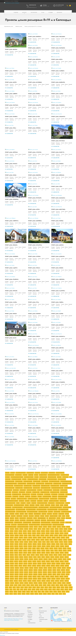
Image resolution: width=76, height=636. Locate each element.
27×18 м (30, 576)
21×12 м (20, 561)
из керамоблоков (30, 472)
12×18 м (47, 533)
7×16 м (42, 587)
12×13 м (25, 533)
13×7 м (7, 539)
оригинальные (19, 516)
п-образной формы (60, 520)
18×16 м (20, 552)
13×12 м (51, 535)
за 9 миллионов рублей (21, 511)
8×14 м (41, 589)
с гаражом (8, 498)
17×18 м (11, 550)
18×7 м (20, 555)
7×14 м (34, 587)
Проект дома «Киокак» (34, 370)
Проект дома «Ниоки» (57, 268)
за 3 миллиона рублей (20, 509)
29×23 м (44, 578)
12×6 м (25, 535)
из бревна (8, 477)
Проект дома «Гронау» (11, 163)
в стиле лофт (39, 490)
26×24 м (45, 574)
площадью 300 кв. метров (22, 526)
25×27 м (49, 572)
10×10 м (31, 526)
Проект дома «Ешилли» (34, 175)
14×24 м (16, 542)
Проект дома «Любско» (11, 405)
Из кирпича (30, 614)
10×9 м (47, 529)
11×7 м (65, 531)
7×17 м (46, 587)
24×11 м (54, 568)
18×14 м (11, 552)
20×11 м (52, 557)
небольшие (8, 516)
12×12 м (20, 533)
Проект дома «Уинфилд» (12, 199)
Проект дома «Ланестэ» (57, 152)
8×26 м (19, 591)
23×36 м (41, 568)
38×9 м (63, 583)
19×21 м (16, 557)
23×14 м (43, 565)
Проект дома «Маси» (10, 338)
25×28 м (54, 572)
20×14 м (66, 557)
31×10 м (16, 580)
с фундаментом (51, 503)
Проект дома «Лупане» (11, 290)
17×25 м (43, 550)
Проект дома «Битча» (11, 416)
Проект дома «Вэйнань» (57, 175)
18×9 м (28, 555)
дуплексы (17, 520)
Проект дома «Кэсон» (34, 186)
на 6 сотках (8, 524)
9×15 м (67, 591)
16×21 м (57, 546)
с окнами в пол (63, 500)
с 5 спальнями (61, 494)
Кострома (12, 620)
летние (26, 513)
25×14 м (16, 572)
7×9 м (21, 589)
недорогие (13, 516)
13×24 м (39, 537)
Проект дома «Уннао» (34, 268)
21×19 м (52, 561)
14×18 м (56, 539)
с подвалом (23, 503)
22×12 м (30, 563)
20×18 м (21, 559)
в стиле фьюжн (22, 492)
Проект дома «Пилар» (11, 313)
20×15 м (7, 559)
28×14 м (61, 576)
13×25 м (44, 537)
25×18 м (35, 572)
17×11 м (46, 548)
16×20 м (53, 546)
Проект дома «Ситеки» (34, 256)
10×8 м (43, 529)
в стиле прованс (64, 490)
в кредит (42, 505)
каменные (7, 472)
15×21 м (39, 544)
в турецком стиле (35, 492)
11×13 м (65, 529)
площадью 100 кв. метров (34, 524)
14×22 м (7, 542)
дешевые (66, 505)
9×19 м (19, 593)
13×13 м (56, 535)
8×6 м (32, 591)
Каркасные (41, 612)
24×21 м (35, 570)
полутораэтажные (30, 520)
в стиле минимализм (48, 490)
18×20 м (38, 552)
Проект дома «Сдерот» (11, 268)
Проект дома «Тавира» (57, 302)
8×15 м (45, 589)
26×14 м (16, 574)
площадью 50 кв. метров (23, 524)
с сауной (28, 503)
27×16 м (21, 576)
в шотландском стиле (54, 492)
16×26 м (16, 548)
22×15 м (44, 563)
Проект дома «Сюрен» (34, 382)
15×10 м (56, 542)
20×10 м (47, 557)
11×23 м (43, 531)
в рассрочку (47, 505)
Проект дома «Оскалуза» (35, 245)
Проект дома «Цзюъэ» (57, 245)
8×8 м (39, 591)
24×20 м (30, 570)
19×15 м (55, 555)
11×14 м (70, 529)
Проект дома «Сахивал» (57, 71)
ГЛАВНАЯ (16, 12)
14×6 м (39, 542)
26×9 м (58, 574)
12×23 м (7, 535)
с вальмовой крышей (28, 481)
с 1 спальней (33, 494)
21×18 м (48, 561)
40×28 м (68, 583)
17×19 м (16, 550)
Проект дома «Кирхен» (57, 163)
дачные (61, 505)
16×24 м (7, 548)
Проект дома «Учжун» (34, 336)
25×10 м (63, 570)
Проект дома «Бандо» (57, 452)
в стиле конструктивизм (31, 490)
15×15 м (11, 544)
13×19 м (16, 537)
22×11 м (25, 563)
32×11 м (38, 580)
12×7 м (29, 535)
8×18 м (58, 589)
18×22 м (48, 552)
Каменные (29, 611)
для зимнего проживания (17, 507)
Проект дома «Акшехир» (11, 256)
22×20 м (58, 563)
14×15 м (42, 539)
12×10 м (11, 533)
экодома (16, 518)
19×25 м (30, 557)
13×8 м (11, 539)
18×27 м (7, 555)
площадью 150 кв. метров (46, 524)
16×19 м (48, 546)
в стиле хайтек (8, 494)
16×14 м (25, 546)
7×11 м (22, 587)
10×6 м (35, 529)
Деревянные (29, 616)
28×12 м (52, 576)
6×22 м (61, 585)
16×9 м (38, 548)
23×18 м (62, 565)
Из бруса (30, 617)
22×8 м (16, 565)
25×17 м (30, 572)
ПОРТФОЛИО (34, 12)
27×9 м (43, 576)
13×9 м (15, 539)
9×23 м (36, 593)
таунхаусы (12, 520)
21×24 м (7, 563)
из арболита (37, 472)
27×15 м (16, 576)
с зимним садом (53, 498)
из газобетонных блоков (20, 472)
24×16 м (12, 570)
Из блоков (30, 612)
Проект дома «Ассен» (34, 116)
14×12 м (28, 539)
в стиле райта (8, 492)
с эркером (67, 503)
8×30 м (28, 591)
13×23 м (35, 537)
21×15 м (34, 561)
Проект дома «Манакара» (58, 198)
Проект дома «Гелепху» (34, 313)
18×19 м (34, 552)
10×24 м (31, 529)
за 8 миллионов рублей (10, 511)
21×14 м (29, 561)
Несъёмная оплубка (43, 619)
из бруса (36, 474)
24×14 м (68, 568)
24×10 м (50, 568)
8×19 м (62, 589)
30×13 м (67, 578)
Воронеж (16, 620)
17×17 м (7, 550)
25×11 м (67, 570)
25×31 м (59, 572)
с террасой (34, 503)
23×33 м (36, 568)
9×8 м (60, 593)
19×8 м (39, 557)
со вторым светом (9, 505)
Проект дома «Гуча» (33, 302)
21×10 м (11, 561)
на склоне (62, 522)
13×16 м (69, 535)
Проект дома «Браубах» (57, 428)
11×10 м (52, 529)
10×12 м (40, 526)
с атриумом (21, 496)
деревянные (30, 474)
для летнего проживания (44, 507)
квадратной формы (36, 522)
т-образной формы (9, 522)
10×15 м (54, 526)
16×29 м (21, 548)
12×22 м (66, 533)
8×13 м (37, 589)
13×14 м (60, 535)
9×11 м (51, 591)
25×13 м (12, 572)
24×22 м (40, 570)
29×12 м (25, 578)
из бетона (24, 479)
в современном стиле (16, 494)
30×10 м (53, 578)
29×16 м (35, 578)
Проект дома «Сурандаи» (35, 348)
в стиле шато (28, 492)
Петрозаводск (16, 619)
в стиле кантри (23, 490)
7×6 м (11, 589)
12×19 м (52, 533)
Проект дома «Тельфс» (11, 71)
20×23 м (45, 559)
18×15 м (16, 552)
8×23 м (7, 591)
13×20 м (21, 537)
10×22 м (21, 529)
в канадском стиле (26, 494)
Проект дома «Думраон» (58, 256)
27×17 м (25, 576)
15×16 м (16, 544)
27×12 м (7, 576)
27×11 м (67, 574)
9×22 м (32, 593)
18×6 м (16, 555)
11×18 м (20, 531)
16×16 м (34, 546)
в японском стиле (63, 492)
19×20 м (12, 557)
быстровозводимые (52, 477)
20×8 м (68, 559)
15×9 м (70, 544)
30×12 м (63, 578)
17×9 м (56, 550)
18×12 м (69, 550)
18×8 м (24, 555)
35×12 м (17, 583)
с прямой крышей (18, 481)
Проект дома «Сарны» (57, 93)
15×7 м (61, 544)
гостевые (53, 505)
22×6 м (11, 565)
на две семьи (61, 513)
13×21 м (25, 537)
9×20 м (23, 593)
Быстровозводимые (43, 611)
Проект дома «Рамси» (34, 463)
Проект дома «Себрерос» (12, 220)
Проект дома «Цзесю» (11, 359)
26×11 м (7, 574)
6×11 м (15, 585)
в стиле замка (16, 490)
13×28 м (53, 537)
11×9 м (7, 533)
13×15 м (65, 535)
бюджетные (32, 505)
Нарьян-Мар (6, 620)
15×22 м (44, 544)
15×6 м (57, 544)
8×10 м (25, 589)
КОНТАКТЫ (59, 12)
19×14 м (51, 555)
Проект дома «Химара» (11, 245)
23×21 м (12, 568)
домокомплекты (57, 511)
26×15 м (21, 574)
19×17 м (64, 555)
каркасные (59, 477)
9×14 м (63, 591)
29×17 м (39, 578)
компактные (12, 513)
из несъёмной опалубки (16, 479)
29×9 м (48, 578)
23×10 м (25, 565)
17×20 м (20, 550)
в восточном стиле (9, 485)
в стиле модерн (56, 490)
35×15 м (26, 583)
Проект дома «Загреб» (57, 313)
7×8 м (18, 589)
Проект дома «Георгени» (34, 71)
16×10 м (7, 546)
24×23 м (45, 570)
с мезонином (39, 500)
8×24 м (11, 591)
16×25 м (12, 548)
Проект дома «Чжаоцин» (58, 36)
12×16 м (38, 533)
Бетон (40, 621)
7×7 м (14, 589)
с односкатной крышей (52, 479)
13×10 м (42, 535)
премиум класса (52, 518)
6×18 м (44, 585)
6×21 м (57, 585)
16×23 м (67, 546)
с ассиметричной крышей (54, 481)
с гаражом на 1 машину (22, 498)
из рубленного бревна (28, 477)
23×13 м (39, 565)
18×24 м (57, 552)
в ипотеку (37, 505)
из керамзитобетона (60, 472)
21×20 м (57, 561)
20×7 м (64, 559)
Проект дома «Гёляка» (34, 93)
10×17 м (63, 526)
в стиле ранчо (15, 492)
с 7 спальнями (8, 496)
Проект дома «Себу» (56, 186)
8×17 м (54, 589)
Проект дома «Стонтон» (35, 152)
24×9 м (58, 570)
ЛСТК (71, 477)
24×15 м (7, 570)
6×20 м (53, 585)
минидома (44, 513)
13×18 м (11, 537)
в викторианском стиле (66, 483)
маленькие (31, 513)
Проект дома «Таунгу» (34, 439)
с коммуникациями (62, 498)
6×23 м (65, 585)
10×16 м (59, 526)
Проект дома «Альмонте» (58, 116)
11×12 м (61, 529)
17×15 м (64, 548)
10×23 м (26, 529)
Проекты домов (19, 26)
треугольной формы (51, 520)
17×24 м (38, 550)
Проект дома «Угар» (56, 393)
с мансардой (33, 500)
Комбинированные (31, 622)
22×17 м (53, 563)
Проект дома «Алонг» (34, 163)
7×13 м (30, 587)
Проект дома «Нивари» (34, 428)
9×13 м (59, 591)
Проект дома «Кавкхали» (58, 82)
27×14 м (11, 576)
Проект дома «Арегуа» (11, 382)
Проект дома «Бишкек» (34, 325)
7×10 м (18, 587)
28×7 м (16, 578)
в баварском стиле (57, 483)
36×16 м (45, 583)
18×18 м (29, 552)
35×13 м (21, 583)
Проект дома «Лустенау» (58, 140)
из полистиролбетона (10, 474)
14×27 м (30, 542)
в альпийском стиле (31, 483)
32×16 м (48, 580)
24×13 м (64, 568)
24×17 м (16, 570)
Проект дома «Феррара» (34, 393)
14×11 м (24, 539)
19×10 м (32, 555)
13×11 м (47, 535)
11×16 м (11, 531)
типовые (67, 516)
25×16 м (26, 572)
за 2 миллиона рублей (10, 509)
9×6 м (53, 593)
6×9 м (14, 587)
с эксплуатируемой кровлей (11, 483)
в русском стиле (36, 487)
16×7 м (29, 548)
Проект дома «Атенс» (34, 209)
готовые (57, 505)
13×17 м (7, 537)
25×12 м (7, 572)
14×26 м (26, 542)
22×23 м (68, 563)
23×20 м (7, 568)
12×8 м (33, 535)
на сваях (67, 513)
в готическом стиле (27, 485)
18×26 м (66, 552)
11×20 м (29, 531)
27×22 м (34, 576)
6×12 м (19, 585)
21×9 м (16, 563)
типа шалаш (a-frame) (43, 511)
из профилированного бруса (53, 474)
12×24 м (12, 535)
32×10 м (34, 580)
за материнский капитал (66, 511)
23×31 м (31, 568)
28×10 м (47, 576)
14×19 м (60, 539)
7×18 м (50, 587)
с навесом (46, 500)
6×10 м (11, 585)
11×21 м (34, 531)
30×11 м (58, 578)
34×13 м (12, 583)
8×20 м (66, 589)
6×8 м (10, 587)
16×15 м (30, 546)
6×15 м (32, 585)
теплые (63, 516)
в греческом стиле (36, 485)
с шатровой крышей (22, 483)
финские (7, 518)
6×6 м (70, 585)
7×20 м (58, 587)
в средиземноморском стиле (57, 487)
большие (27, 505)
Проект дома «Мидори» (34, 105)
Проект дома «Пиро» (33, 290)
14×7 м (43, 542)
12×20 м (57, 533)
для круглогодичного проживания (30, 507)
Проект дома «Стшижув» (58, 382)
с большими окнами (47, 496)
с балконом (27, 496)
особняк (58, 518)
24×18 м (21, 570)
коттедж (7, 520)
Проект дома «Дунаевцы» (58, 416)
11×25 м (52, 531)
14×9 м (52, 542)
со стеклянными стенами (19, 505)
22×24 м (7, 565)
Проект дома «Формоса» (58, 336)
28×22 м (12, 578)
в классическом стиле (10, 487)
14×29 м (35, 542)
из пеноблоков (52, 472)
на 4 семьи (55, 513)
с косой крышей (44, 481)
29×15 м (30, 578)
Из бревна (30, 619)
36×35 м (59, 583)
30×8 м (7, 580)
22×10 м (21, 563)
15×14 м (7, 544)
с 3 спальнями (47, 494)
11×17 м (16, 531)
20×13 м (62, 557)
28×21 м (7, 578)
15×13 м (70, 542)
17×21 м (25, 550)
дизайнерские (8, 507)
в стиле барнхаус (67, 487)
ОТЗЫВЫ (51, 12)
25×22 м (45, 572)
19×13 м (46, 555)
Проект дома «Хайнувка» (35, 220)
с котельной (21, 500)
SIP (40, 614)
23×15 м (48, 565)
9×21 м (27, 593)
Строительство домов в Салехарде (11, 629)
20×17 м (16, 559)
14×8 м (48, 542)
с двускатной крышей (10, 481)
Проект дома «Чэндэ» (34, 279)
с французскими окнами (42, 503)
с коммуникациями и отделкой (12, 500)
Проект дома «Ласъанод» (35, 416)
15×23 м (48, 544)
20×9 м (7, 561)
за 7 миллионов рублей (63, 509)
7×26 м (7, 589)
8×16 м (50, 589)
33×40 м (7, 583)
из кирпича (25, 474)
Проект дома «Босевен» (57, 405)
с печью (17, 503)
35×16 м (31, 583)
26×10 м (68, 572)
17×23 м (34, 550)
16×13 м (21, 546)
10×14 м (49, 526)
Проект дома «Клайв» (11, 393)
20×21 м (36, 559)
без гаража (13, 498)
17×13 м (55, 548)
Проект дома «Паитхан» (11, 105)
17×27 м (47, 550)
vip (47, 518)
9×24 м (40, 593)
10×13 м (45, 526)
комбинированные (43, 477)
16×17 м (39, 546)
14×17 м (51, 539)
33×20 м (66, 580)
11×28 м (56, 531)
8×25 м (15, 591)
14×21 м (69, 539)
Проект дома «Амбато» (34, 48)
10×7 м (39, 529)
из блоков (13, 472)
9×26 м (44, 593)
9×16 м (7, 593)
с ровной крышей (36, 481)
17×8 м (52, 550)
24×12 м (59, 568)
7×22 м (66, 587)
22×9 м (20, 565)
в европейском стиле (45, 485)
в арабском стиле (48, 483)
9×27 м (49, 593)
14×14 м (37, 539)
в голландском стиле (18, 485)
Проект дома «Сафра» (11, 302)
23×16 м (53, 565)
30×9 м (11, 580)
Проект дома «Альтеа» (57, 359)
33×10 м (57, 580)
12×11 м (15, 533)
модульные (49, 513)
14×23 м (12, 542)
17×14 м (60, 548)
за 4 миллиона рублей (30, 509)
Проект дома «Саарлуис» (58, 290)
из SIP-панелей (65, 477)
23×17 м (57, 565)
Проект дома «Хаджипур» (12, 463)
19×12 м (41, 555)
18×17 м (25, 552)
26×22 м (40, 574)
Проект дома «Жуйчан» (11, 152)
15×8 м (65, 544)
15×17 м (21, 544)
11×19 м (24, 531)
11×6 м (61, 531)
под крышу (25, 516)
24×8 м (54, 570)
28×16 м (66, 576)
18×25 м (61, 552)
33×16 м (62, 580)
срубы (60, 516)
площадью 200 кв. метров (58, 524)
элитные (35, 518)
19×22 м (21, 557)
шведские (12, 518)
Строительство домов (8, 26)
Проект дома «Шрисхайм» (12, 370)
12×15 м (34, 533)
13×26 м (49, 537)
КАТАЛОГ (24, 12)
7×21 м (62, 587)
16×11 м (11, 546)
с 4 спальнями (54, 494)
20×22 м (40, 559)
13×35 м (63, 537)
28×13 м (56, 576)
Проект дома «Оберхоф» (58, 279)
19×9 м (43, 557)
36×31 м (54, 583)
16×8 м (34, 548)
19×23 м (26, 557)
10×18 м (68, 526)
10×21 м (16, 529)
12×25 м (16, 535)
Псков (21, 619)
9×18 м (15, 593)
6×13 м (24, 585)
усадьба (63, 518)
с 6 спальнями (68, 494)
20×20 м (31, 559)
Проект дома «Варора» (11, 49)
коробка (17, 513)
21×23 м (66, 561)
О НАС (42, 12)
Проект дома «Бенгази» (34, 59)
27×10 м (63, 574)
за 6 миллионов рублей (52, 509)
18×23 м (52, 552)
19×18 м (69, 555)
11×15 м (7, 531)
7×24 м (70, 587)
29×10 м (21, 578)
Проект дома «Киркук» (11, 428)
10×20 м (12, 529)
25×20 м (40, 572)
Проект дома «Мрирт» (57, 370)
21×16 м (39, 561)
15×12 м (65, 542)
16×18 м (43, 546)
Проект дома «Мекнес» (34, 359)
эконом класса (23, 518)
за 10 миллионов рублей (32, 511)
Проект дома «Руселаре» (35, 198)
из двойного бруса (65, 474)
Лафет (29, 621)
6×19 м (48, 585)
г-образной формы (18, 522)
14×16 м (47, 539)
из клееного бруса (43, 474)
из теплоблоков (18, 474)
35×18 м (35, 583)
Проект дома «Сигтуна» (34, 405)
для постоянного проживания (56, 507)
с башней (40, 496)
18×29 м (11, 555)
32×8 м (52, 580)
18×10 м (60, 550)
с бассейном (33, 496)
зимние (7, 513)
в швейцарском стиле (45, 492)
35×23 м (40, 583)
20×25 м (55, 559)
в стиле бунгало (9, 490)
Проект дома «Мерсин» (57, 348)
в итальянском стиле (55, 485)
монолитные (8, 479)
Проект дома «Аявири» (11, 93)
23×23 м (21, 568)
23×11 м (29, 565)
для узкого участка (55, 522)
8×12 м (33, 589)
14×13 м (33, 539)
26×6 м (54, 574)
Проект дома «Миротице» (58, 209)
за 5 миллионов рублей (41, 509)
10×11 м (35, 526)
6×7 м (7, 587)
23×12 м (34, 565)
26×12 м (12, 574)
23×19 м (67, 565)
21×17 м (43, 561)
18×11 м (64, 550)
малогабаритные (37, 513)
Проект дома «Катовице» (35, 82)
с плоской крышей (42, 479)
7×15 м (38, 587)
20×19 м (26, 559)
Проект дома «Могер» (11, 82)
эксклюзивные (29, 518)
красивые (22, 513)
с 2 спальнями (40, 494)
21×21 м (61, 561)
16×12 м (16, 546)
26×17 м (26, 574)
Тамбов (5, 619)
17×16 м (69, 548)
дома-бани (50, 511)
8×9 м (43, 591)
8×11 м (29, 589)
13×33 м (58, 537)
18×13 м (7, 552)
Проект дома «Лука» (10, 128)
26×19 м (30, 574)
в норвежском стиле (28, 487)
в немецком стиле (19, 487)
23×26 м (26, 568)
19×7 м (34, 557)
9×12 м (55, 591)
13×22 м (30, 537)
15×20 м (34, 544)
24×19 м (26, 570)
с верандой (54, 496)
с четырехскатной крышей (33, 479)
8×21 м (70, 589)
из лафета (36, 477)
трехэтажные (43, 520)
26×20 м (35, 574)
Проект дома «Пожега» (11, 116)
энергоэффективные (41, 518)
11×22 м (38, 531)
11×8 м (69, 531)
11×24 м (47, 531)
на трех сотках (68, 522)
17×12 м (51, 548)
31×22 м (29, 580)
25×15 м (21, 572)
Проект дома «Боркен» (57, 325)
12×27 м (21, 535)
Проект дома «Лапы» (10, 175)
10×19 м (7, 529)
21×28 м (12, 563)
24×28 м (50, 570)
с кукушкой (27, 500)
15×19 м (30, 544)
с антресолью (15, 496)
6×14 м (28, 585)
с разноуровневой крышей (66, 481)
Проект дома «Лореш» (57, 220)
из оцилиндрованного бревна (17, 477)
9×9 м (64, 593)
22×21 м (63, 563)
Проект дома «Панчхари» (58, 48)
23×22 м (17, 568)
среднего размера (53, 516)
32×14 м (43, 580)
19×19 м (7, 557)
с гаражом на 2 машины (33, 498)
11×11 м (56, 529)
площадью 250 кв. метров (11, 526)
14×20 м (65, 539)
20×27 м (60, 559)
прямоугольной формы (45, 522)
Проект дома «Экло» (57, 59)
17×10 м (42, 548)
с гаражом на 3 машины (44, 498)
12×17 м (43, 533)
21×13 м (25, 561)
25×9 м (63, 572)
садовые (47, 516)
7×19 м (54, 587)
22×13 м (34, 563)
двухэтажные (37, 520)
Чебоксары (10, 619)
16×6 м (25, 548)
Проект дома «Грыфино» (58, 105)
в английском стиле (40, 483)
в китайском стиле (63, 485)
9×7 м (57, 593)
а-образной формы (27, 522)
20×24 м (50, 559)
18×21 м (43, 552)
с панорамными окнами (10, 503)
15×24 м (53, 544)
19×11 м (37, 555)
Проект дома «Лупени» (34, 128)
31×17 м (24, 580)
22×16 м (49, 563)
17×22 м (29, 550)
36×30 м (50, 583)
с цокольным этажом (60, 503)
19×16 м (60, 555)
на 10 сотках (13, 524)
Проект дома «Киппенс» (34, 36)
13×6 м (67, 537)
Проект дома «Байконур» (58, 463)
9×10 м (46, 591)
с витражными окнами (62, 496)
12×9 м (38, 535)
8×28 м (23, 591)
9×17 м (11, 593)
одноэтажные (22, 520)
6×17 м (40, 585)
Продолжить (2, 635)
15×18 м (25, 544)
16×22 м (62, 546)
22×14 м (39, 563)
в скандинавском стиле (45, 487)
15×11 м (61, 542)
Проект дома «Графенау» (12, 279)
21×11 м (16, 561)
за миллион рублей (67, 507)
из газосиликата (44, 472)
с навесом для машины (54, 500)
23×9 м (45, 568)
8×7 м (35, 591)
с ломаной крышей (61, 479)
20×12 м (57, 557)
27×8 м (39, 576)
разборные (37, 516)
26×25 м (50, 574)
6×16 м (36, 585)
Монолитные (41, 617)
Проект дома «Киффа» (11, 439)
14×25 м (21, 542)
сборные (42, 516)
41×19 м (7, 585)
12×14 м (29, 533)
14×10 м (19, 539)
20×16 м (12, 559)
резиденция (68, 518)
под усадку (31, 516)
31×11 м (20, 580)
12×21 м (61, 533)
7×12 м (26, 587)
